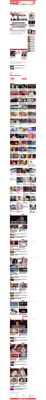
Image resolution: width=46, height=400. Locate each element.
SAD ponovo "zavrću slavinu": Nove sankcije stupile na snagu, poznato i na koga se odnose (23, 314)
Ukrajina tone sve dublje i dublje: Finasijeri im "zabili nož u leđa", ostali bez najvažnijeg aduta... (28, 0)
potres (20, 75)
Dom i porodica (20, 357)
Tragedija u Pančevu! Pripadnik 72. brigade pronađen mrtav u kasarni (23, 273)
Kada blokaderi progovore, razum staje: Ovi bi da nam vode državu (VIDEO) (20, 234)
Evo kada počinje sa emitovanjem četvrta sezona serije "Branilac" (19, 326)
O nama (23, 394)
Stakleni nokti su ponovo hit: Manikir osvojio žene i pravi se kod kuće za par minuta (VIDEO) (23, 359)
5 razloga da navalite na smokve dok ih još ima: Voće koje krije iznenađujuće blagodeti (19, 351)
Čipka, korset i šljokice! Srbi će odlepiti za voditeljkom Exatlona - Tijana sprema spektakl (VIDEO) (20, 249)
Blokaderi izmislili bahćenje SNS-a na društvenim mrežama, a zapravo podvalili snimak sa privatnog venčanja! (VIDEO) (20, 237)
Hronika (19, 262)
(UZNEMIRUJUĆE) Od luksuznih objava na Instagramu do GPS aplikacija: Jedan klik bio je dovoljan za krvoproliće (19, 265)
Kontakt (23, 395)
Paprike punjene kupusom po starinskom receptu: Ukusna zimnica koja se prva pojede (13, 359)
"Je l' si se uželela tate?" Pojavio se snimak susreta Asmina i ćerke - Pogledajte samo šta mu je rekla (20, 386)
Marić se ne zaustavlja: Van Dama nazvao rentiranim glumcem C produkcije (20, 338)
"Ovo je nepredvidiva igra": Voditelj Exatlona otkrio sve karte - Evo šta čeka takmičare (20, 254)
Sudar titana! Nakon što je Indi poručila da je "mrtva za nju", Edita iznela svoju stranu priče (23, 383)
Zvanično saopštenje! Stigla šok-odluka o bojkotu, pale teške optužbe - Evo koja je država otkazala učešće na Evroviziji (20, 389)
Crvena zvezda (11, 287)
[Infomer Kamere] (20, 2)
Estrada (11, 381)
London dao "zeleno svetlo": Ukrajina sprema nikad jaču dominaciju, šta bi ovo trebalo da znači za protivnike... (14, 307)
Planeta (11, 305)
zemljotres (15, 75)
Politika (11, 228)
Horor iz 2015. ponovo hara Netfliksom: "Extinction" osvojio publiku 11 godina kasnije (20, 340)
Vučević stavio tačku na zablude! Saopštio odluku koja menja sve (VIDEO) (22, 230)
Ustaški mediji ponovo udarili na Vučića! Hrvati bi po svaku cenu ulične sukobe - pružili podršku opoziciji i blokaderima (13, 231)
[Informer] (22, 2)
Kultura (19, 324)
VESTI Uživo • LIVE (25, 398)
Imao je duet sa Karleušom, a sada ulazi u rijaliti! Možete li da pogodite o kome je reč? (14, 246)
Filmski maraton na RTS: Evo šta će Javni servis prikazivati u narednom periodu (23, 335)
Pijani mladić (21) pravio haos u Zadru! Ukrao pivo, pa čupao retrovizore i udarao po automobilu (20, 277)
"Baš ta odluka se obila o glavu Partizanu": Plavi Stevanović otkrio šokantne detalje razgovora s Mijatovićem (23, 289)
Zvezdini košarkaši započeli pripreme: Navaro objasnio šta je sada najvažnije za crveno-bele (13, 289)
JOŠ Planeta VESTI (24, 316)
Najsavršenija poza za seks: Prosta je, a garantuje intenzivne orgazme (20, 364)
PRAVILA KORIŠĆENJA (24, 396)
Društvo (10, 11)
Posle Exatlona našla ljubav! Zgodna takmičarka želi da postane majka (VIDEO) (20, 252)
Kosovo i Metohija (11, 75)
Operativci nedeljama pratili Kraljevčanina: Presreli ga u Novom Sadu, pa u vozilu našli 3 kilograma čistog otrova (14, 273)
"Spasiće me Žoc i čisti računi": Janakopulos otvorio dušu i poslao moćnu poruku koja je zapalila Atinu (20, 293)
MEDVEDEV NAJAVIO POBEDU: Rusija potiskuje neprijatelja (19, 65)
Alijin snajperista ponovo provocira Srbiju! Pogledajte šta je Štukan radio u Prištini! (18, 222)
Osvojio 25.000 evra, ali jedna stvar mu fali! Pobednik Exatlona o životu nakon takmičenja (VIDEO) (23, 246)
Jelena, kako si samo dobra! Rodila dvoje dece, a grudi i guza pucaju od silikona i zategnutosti (14, 383)
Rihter (17, 75)
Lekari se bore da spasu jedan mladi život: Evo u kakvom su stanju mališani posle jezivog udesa (20, 279)
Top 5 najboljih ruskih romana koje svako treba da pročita (14, 334)
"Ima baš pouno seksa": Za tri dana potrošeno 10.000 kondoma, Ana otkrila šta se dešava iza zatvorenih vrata (20, 298)
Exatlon (11, 244)
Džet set (17, 396)
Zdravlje (18, 348)
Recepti (10, 357)
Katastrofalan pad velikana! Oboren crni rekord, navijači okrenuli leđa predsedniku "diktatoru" (20, 295)
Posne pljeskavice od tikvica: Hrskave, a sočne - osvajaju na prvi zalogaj (20, 362)
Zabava (17, 395)
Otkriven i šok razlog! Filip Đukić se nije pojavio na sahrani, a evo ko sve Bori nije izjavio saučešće (18, 375)
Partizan (20, 287)
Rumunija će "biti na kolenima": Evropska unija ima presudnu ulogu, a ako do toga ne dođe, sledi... (14, 314)
